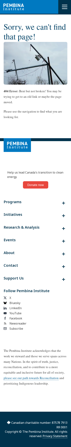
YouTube (15, 313)
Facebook (15, 318)
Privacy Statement (55, 436)
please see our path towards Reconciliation (31, 378)
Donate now (35, 185)
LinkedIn (15, 308)
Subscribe (16, 328)
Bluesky (14, 303)
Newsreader (17, 323)
